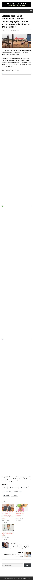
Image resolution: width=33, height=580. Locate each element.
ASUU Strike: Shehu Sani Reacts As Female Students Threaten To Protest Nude (7, 515)
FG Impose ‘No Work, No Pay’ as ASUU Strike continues (20, 514)
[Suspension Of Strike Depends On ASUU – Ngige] (8, 527)
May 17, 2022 (6, 30)
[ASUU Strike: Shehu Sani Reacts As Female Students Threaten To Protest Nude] (8, 507)
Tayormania (15, 30)
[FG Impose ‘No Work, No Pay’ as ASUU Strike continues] (22, 507)
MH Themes (27, 578)
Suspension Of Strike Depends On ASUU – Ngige (8, 533)
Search (27, 565)
